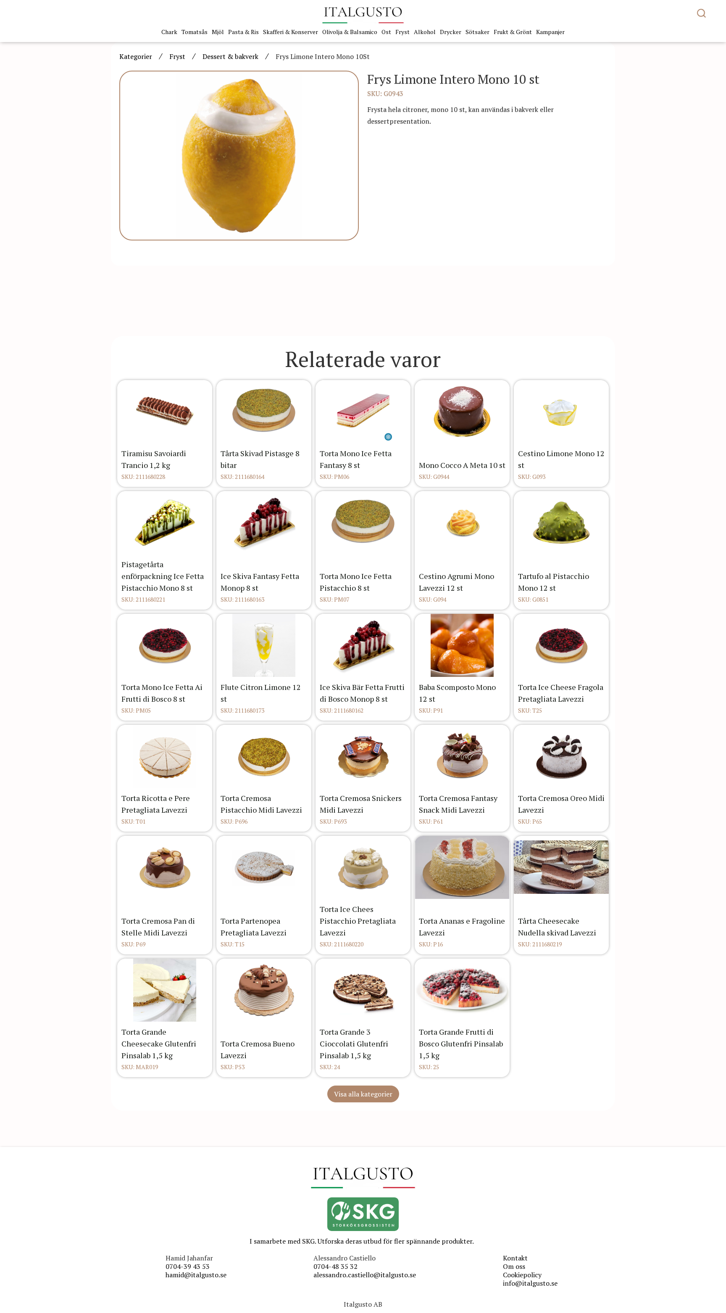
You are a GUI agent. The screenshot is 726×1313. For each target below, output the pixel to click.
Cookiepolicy (522, 1274)
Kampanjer (550, 32)
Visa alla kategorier (363, 1094)
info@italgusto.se (530, 1283)
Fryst (402, 32)
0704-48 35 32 (335, 1266)
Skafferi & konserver (290, 32)
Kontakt (515, 1258)
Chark (169, 32)
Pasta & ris (243, 32)
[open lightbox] (239, 155)
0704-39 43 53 (188, 1266)
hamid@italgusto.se (196, 1274)
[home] (363, 14)
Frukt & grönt (513, 32)
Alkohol (425, 32)
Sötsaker (477, 32)
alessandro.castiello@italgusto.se (364, 1274)
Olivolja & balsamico (349, 32)
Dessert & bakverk (230, 56)
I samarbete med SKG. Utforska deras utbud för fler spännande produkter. (362, 1241)
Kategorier (135, 56)
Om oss (514, 1266)
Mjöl (218, 32)
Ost (386, 32)
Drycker (450, 32)
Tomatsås (195, 32)
